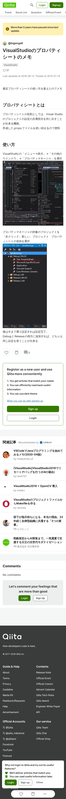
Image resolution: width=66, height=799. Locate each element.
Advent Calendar (45, 689)
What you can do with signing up (25, 400)
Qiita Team (42, 727)
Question (36, 12)
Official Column (44, 683)
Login (42, 5)
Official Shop (43, 738)
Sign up (25, 782)
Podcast (7, 755)
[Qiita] (9, 5)
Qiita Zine (41, 733)
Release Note (43, 672)
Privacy (7, 683)
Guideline (8, 689)
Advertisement (11, 712)
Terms (6, 678)
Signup (56, 5)
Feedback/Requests (14, 700)
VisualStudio (10, 64)
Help (5, 706)
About (6, 672)
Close (39, 782)
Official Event (53, 12)
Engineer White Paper (48, 706)
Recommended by (28, 442)
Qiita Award (42, 700)
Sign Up (40, 598)
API (38, 712)
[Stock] (16, 352)
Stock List (21, 12)
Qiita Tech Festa (45, 695)
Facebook (8, 744)
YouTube (7, 750)
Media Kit (8, 695)
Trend (8, 12)
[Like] (6, 352)
